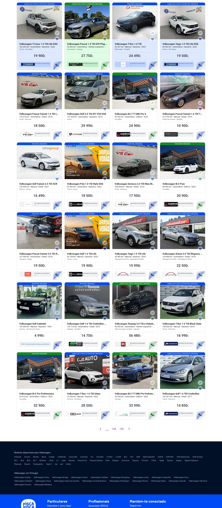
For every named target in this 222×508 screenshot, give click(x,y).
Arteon (27, 457)
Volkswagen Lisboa (22, 477)
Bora (44, 457)
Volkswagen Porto (41, 477)
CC (92, 457)
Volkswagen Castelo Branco (94, 481)
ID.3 (16, 460)
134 (114, 429)
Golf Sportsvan (183, 457)
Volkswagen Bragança (120, 477)
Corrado (99, 457)
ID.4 (22, 460)
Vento (68, 464)
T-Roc (153, 460)
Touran (27, 464)
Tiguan (179, 460)
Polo (107, 460)
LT (57, 460)
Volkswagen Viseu (43, 481)
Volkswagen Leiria (141, 477)
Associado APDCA (98, 505)
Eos (125, 457)
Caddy (52, 457)
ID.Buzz (43, 460)
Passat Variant (96, 460)
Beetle (36, 457)
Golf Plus (170, 457)
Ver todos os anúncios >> (42, 64)
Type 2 (49, 464)
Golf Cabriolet (149, 457)
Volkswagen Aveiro (79, 477)
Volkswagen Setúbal (99, 477)
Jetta (51, 460)
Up (56, 464)
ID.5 (28, 460)
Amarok (17, 457)
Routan (115, 460)
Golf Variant (198, 457)
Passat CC (82, 460)
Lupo (63, 460)
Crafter (109, 457)
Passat (72, 460)
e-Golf (118, 457)
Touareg (17, 464)
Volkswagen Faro (181, 477)
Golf (138, 457)
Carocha (84, 457)
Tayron (170, 460)
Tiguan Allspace (191, 460)
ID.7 (35, 460)
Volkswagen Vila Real (198, 481)
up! (61, 464)
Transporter (38, 464)
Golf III (160, 457)
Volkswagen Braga (60, 477)
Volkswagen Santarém (161, 477)
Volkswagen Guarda (177, 481)
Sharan (135, 460)
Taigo (161, 460)
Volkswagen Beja (158, 481)
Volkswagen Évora (140, 481)
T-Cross (145, 460)
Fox (131, 457)
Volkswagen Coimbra (23, 481)
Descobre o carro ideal (59, 505)
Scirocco (125, 460)
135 (121, 429)
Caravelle (73, 457)
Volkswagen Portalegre (119, 481)
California (62, 457)
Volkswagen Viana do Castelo (66, 481)
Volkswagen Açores (22, 485)
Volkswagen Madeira (43, 485)
